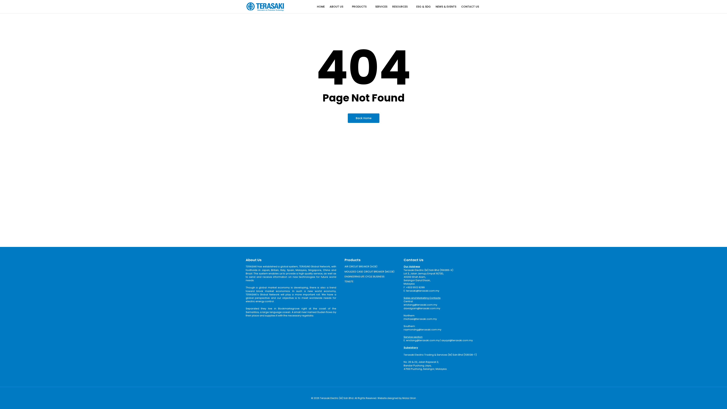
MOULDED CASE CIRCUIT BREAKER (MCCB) (369, 271)
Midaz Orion (409, 398)
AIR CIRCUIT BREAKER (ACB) (361, 266)
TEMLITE (349, 281)
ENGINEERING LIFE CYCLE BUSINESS (365, 276)
